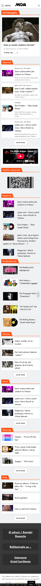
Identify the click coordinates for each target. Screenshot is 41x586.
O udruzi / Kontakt (20, 532)
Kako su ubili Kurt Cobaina (25, 509)
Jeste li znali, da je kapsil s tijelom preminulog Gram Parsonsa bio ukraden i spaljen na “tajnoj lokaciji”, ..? (21, 239)
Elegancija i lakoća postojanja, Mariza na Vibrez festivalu (26, 253)
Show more (20, 142)
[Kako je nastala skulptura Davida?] (20, 29)
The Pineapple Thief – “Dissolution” (28, 295)
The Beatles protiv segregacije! (26, 269)
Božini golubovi (21, 497)
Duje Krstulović (11, 49)
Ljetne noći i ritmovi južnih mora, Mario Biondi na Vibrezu (26, 127)
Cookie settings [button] (20, 582)
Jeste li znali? (18, 85)
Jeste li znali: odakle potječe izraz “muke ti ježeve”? (26, 90)
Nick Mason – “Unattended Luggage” (28, 282)
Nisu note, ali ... (28, 85)
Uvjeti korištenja (20, 561)
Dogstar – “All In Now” (24, 461)
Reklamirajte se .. (20, 547)
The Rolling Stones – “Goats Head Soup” (27, 321)
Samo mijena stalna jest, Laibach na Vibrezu (25, 73)
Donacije (20, 536)
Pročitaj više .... (10, 52)
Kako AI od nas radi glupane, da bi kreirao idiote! (24, 365)
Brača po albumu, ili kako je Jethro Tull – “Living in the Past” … (26, 486)
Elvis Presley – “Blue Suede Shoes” (26, 226)
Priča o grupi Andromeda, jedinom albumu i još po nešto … (26, 450)
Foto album (27, 68)
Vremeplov (18, 103)
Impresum (20, 557)
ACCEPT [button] (31, 582)
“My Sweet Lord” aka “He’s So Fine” (28, 308)
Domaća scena (19, 68)
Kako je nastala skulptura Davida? (19, 44)
